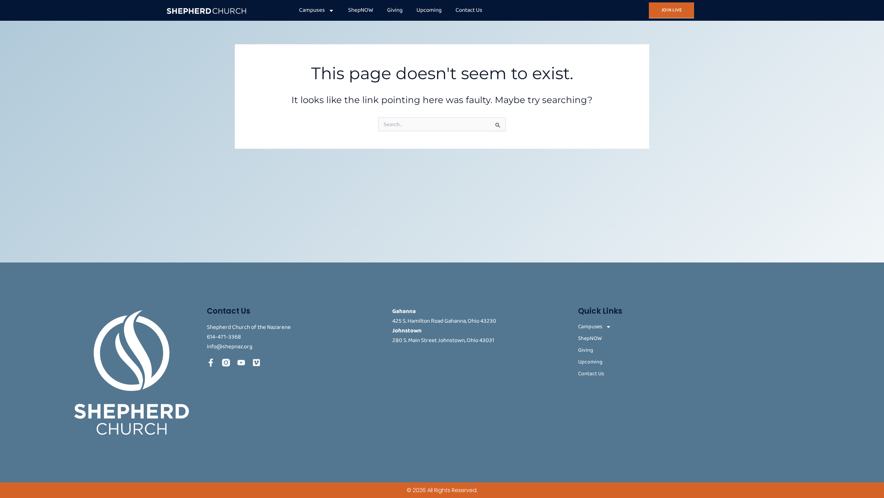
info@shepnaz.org (229, 347)
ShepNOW (360, 10)
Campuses (312, 10)
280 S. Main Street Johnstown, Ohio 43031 (443, 340)
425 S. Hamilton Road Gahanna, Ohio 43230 (444, 321)
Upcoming (429, 10)
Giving (395, 10)
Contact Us (468, 10)
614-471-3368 (224, 337)
